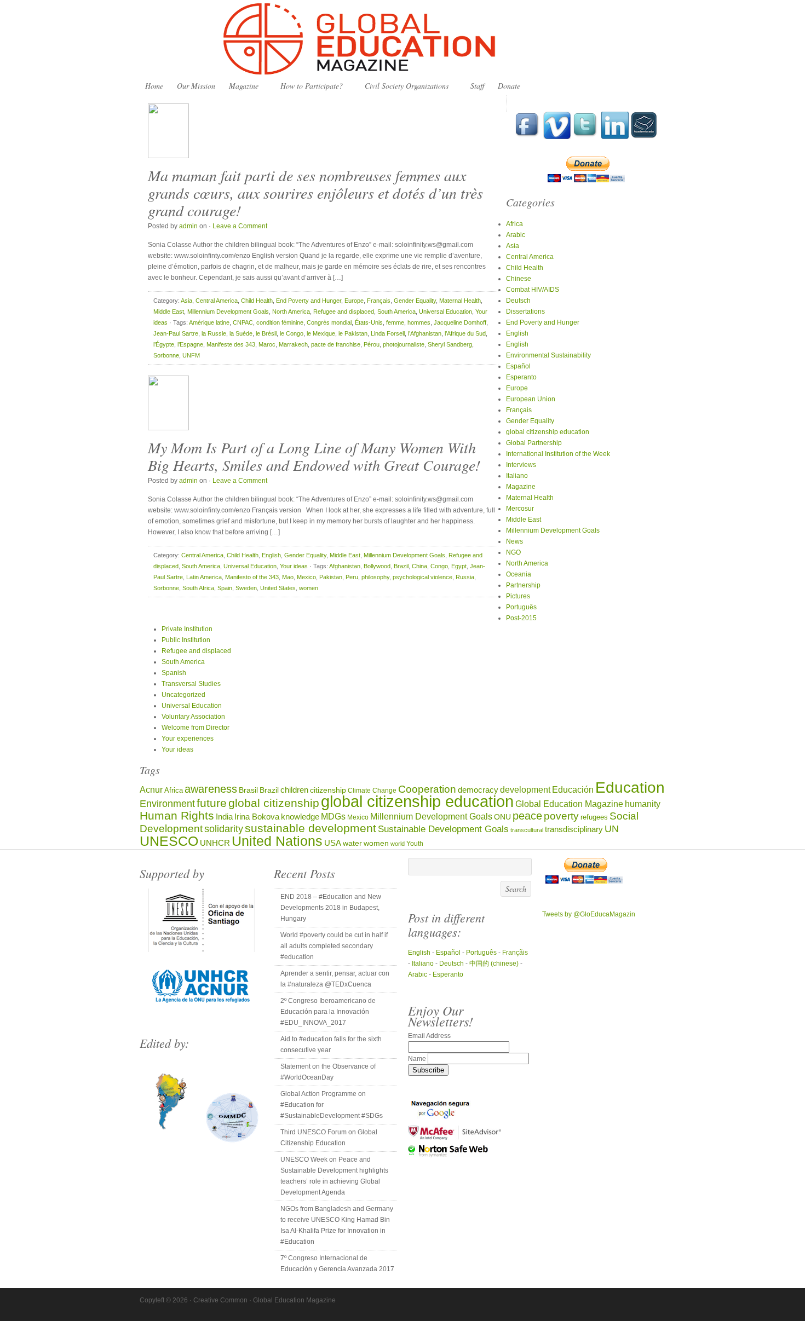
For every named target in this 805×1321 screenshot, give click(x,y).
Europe (354, 300)
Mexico (306, 577)
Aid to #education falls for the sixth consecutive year (331, 1044)
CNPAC (243, 322)
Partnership (523, 585)
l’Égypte (163, 344)
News (514, 541)
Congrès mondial (329, 322)
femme (395, 322)
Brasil (248, 790)
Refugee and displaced (343, 311)
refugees (594, 817)
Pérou (372, 344)
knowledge (300, 816)
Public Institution (186, 640)
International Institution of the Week (558, 454)
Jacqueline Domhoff (460, 322)
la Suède (240, 333)
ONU (502, 817)
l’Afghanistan (424, 333)
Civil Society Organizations (404, 86)
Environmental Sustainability (548, 355)
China (419, 566)
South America (396, 311)
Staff (477, 85)
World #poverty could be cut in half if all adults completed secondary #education (334, 946)
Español (518, 366)
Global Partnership (534, 443)
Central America (217, 300)
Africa (514, 224)
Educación (573, 789)
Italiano (517, 476)
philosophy (375, 577)
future (212, 803)
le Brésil (266, 333)
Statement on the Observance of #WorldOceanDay (328, 1072)
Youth (414, 843)
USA (332, 842)
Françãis (515, 952)
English (271, 555)
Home (154, 85)
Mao (288, 577)
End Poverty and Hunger (308, 300)
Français (378, 300)
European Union (530, 399)
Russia (465, 577)
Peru (352, 577)
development (525, 789)
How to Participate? (309, 86)
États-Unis (369, 322)
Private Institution (187, 629)
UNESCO (169, 841)
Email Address (429, 1036)
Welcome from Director (195, 727)
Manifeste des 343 (230, 344)
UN (612, 828)
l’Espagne (190, 344)
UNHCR (215, 842)
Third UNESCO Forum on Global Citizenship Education (328, 1137)
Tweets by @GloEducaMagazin (588, 914)
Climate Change (372, 790)
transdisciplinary (574, 829)
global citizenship (273, 803)
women (308, 588)
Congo (439, 566)
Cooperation (427, 789)
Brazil (401, 566)
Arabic (515, 235)
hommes (418, 322)
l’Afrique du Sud (465, 333)
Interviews (521, 465)
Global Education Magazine (402, 39)
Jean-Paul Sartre (175, 333)
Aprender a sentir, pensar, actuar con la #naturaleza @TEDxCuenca (334, 979)
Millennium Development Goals (228, 311)
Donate (509, 85)
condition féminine (279, 322)
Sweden (246, 588)
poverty (561, 816)
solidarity (223, 828)
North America (291, 311)
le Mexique (321, 333)
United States (278, 588)
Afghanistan (344, 566)
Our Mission (196, 85)
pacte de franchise (335, 344)
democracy (478, 790)
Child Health (257, 300)
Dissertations (525, 311)
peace (527, 816)
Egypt (459, 566)
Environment (167, 803)
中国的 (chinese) (494, 963)
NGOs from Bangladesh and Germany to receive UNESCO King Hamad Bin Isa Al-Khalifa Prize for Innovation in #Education (336, 1225)
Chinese (518, 278)
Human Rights (177, 815)
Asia (186, 300)
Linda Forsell (388, 333)
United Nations (277, 841)
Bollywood (377, 566)
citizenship (328, 790)
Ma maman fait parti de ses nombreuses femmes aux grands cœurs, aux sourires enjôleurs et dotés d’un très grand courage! (315, 193)
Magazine (240, 86)
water (352, 843)
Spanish (174, 673)
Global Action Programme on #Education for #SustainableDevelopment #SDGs (331, 1105)
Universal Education (445, 311)
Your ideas (294, 566)
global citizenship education (547, 432)
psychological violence (422, 577)
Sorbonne (166, 355)
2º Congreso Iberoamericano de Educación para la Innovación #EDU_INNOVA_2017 (328, 1011)
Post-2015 (521, 618)
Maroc (266, 344)
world (397, 843)
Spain (224, 588)
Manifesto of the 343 (252, 577)
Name (418, 1059)
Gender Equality (415, 300)
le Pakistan (352, 333)
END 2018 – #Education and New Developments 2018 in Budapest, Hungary (330, 907)
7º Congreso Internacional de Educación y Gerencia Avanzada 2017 (337, 1263)
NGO (513, 552)
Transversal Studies (191, 684)
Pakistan (330, 577)
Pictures (518, 596)
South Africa (198, 588)
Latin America (204, 577)
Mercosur (520, 508)
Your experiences (188, 738)
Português (521, 607)
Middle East (168, 311)
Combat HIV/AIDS (532, 289)
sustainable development (310, 828)
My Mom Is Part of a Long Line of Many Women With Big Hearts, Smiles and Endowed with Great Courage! (314, 456)
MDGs (333, 816)
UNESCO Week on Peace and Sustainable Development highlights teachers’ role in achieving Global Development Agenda (334, 1176)
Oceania (518, 574)
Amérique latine (209, 322)
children (294, 789)
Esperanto (521, 377)
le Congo (291, 333)
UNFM (191, 355)
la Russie (214, 333)
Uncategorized (183, 695)
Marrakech (293, 344)
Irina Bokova (256, 816)
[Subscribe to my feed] (644, 137)
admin (188, 226)
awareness (211, 789)
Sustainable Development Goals (443, 828)
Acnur (151, 789)
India (224, 816)
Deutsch (518, 300)
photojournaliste (403, 344)
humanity (642, 804)
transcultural (526, 830)
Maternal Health (460, 300)
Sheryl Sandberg (450, 344)
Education (630, 787)
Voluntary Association (193, 716)
